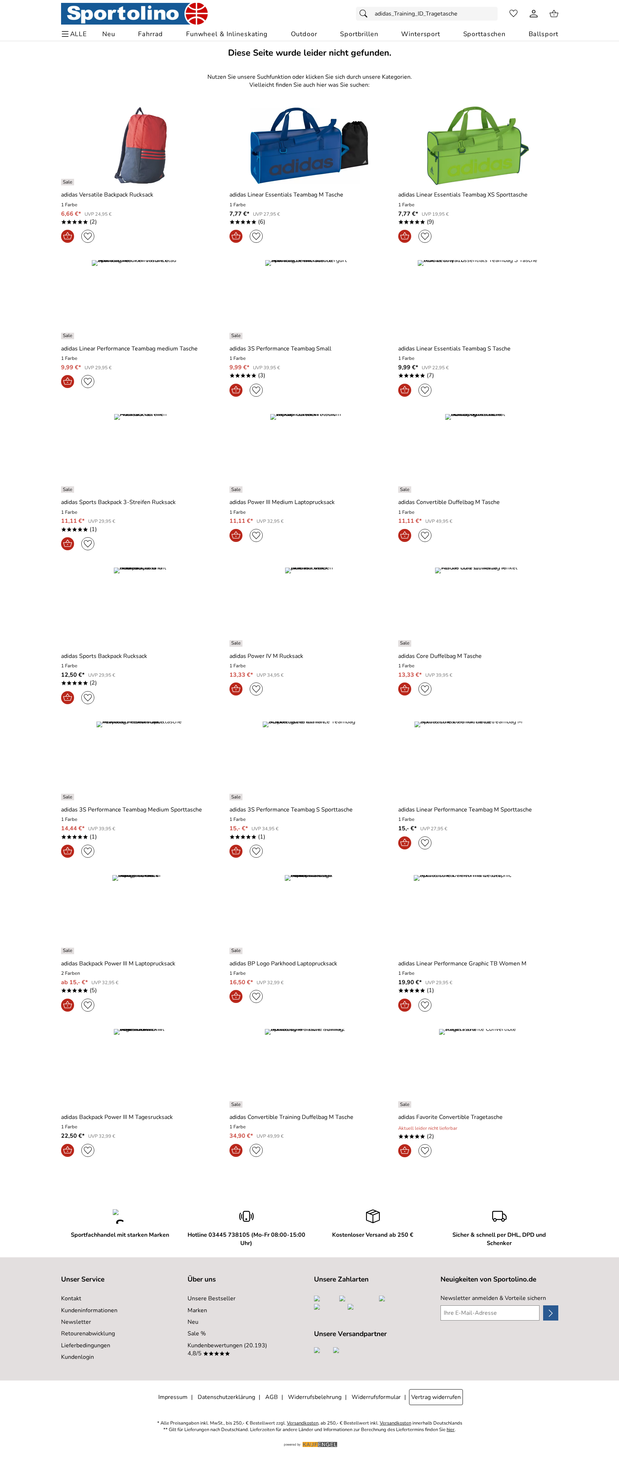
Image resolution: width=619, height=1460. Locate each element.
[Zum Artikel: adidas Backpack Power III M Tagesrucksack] (141, 1068)
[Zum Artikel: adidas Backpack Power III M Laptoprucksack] (141, 914)
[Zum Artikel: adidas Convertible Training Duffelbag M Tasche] (309, 1068)
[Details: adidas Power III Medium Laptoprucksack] (236, 489)
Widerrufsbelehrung (314, 1397)
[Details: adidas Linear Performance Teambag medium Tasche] (68, 336)
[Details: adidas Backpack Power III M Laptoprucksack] (68, 951)
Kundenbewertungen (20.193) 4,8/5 (227, 1349)
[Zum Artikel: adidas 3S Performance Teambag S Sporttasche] (309, 761)
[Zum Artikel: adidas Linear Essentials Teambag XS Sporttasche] (478, 146)
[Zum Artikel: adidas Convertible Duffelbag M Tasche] (478, 453)
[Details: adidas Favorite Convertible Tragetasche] (405, 1104)
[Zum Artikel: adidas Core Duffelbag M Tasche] (478, 607)
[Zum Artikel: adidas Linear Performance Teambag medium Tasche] (141, 299)
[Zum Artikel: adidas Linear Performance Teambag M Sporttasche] (478, 761)
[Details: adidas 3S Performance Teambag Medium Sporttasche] (68, 797)
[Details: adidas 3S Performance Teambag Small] (236, 336)
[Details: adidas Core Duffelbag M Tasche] (405, 643)
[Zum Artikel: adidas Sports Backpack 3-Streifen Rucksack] (141, 453)
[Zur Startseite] (134, 14)
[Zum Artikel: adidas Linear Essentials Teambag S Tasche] (478, 299)
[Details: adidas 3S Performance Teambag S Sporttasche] (236, 797)
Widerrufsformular (376, 1397)
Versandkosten (302, 1423)
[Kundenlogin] (533, 13)
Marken (197, 1310)
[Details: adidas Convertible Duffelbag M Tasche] (405, 489)
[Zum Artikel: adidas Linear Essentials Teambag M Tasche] (309, 146)
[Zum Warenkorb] (554, 13)
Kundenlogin (77, 1357)
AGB (271, 1397)
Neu (193, 1322)
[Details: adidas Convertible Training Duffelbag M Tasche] (236, 1104)
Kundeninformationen (89, 1310)
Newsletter (76, 1322)
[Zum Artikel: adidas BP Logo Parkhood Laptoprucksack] (309, 914)
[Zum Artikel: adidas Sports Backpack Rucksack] (141, 607)
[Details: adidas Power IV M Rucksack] (236, 643)
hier (451, 1430)
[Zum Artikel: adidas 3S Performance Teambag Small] (309, 299)
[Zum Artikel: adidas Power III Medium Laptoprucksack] (309, 453)
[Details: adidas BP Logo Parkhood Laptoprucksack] (236, 951)
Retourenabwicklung (88, 1334)
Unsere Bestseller (212, 1298)
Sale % (197, 1334)
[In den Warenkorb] (67, 236)
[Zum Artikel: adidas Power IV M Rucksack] (309, 607)
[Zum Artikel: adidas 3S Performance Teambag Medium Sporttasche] (141, 761)
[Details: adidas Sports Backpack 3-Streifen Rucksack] (68, 489)
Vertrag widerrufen (436, 1397)
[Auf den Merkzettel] (87, 236)
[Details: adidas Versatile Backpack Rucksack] (68, 182)
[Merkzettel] (513, 13)
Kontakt (71, 1298)
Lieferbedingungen (85, 1345)
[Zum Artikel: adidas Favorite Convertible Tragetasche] (478, 1068)
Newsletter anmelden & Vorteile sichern (493, 1298)
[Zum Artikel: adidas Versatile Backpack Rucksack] (141, 146)
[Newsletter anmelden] (550, 1313)
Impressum (173, 1397)
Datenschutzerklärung (226, 1397)
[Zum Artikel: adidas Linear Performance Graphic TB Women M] (478, 914)
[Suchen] (365, 14)
